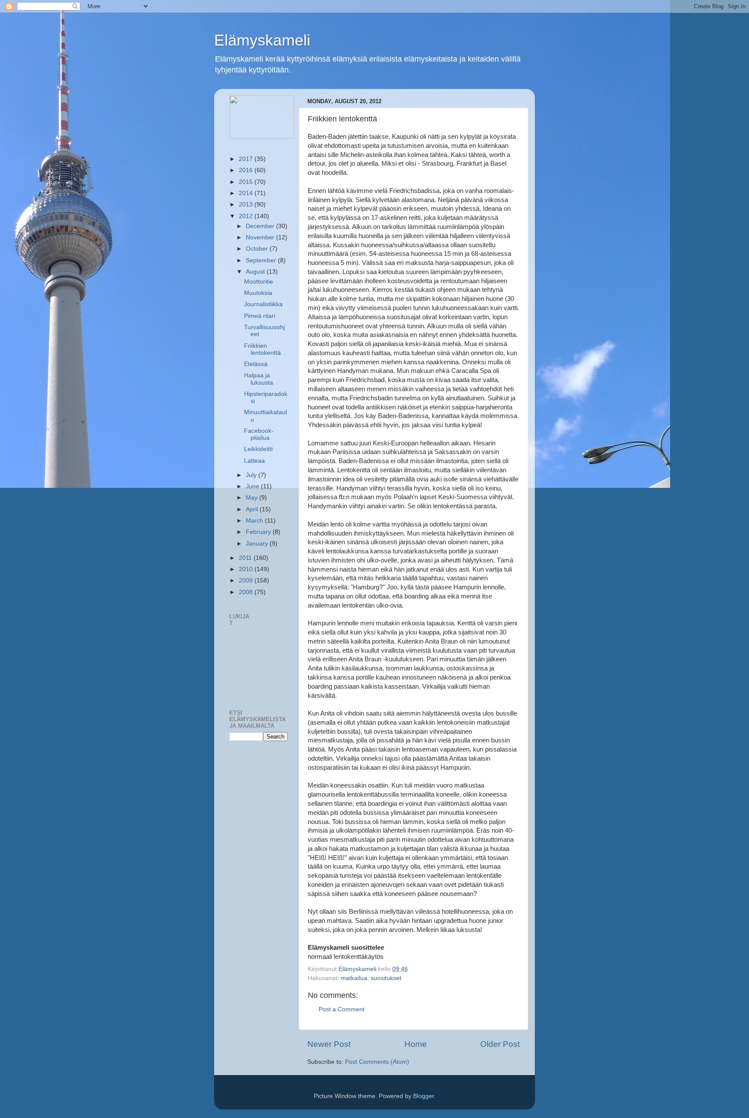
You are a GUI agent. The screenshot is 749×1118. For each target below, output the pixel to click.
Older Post (500, 1044)
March (255, 520)
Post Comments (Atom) (377, 1062)
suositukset (386, 978)
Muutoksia (258, 293)
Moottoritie (258, 281)
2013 (246, 204)
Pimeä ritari (259, 316)
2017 (246, 159)
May (252, 497)
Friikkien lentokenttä (262, 349)
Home (415, 1044)
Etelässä (255, 364)
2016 (246, 170)
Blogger (423, 1096)
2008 (246, 592)
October (258, 248)
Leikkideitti (258, 449)
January (258, 543)
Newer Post (329, 1044)
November (261, 237)
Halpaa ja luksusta (258, 379)
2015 (246, 182)
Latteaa (254, 461)
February (259, 532)
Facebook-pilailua (259, 434)
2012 (246, 216)
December (261, 226)
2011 (246, 558)
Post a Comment (342, 1009)
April (253, 509)
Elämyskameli (262, 40)
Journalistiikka (263, 304)
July (252, 475)
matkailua (354, 978)
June (253, 486)
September (262, 260)
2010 (246, 569)
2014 (246, 193)
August (256, 271)
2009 (246, 580)
